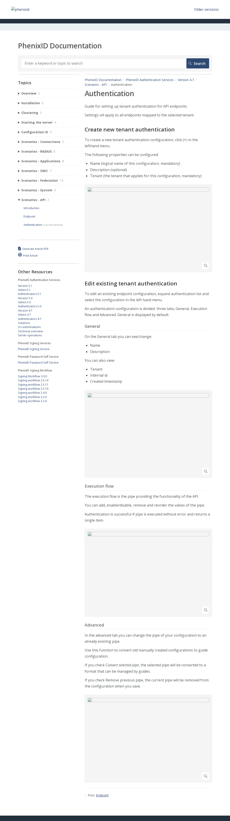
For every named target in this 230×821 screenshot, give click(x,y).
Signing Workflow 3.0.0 (32, 376)
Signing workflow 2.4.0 (32, 393)
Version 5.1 (25, 286)
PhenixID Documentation (103, 80)
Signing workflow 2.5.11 (33, 385)
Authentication (33, 225)
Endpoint (102, 795)
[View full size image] (148, 228)
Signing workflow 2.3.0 (32, 397)
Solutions (24, 323)
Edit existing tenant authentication (131, 283)
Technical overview (30, 331)
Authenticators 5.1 (29, 294)
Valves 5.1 (24, 290)
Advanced (94, 625)
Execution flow (99, 486)
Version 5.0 (25, 298)
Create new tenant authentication (130, 129)
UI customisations (29, 327)
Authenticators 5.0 (29, 306)
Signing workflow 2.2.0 (32, 401)
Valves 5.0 (24, 302)
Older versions (206, 9)
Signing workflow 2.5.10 (33, 389)
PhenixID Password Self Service (38, 362)
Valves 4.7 (24, 315)
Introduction (31, 208)
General (92, 326)
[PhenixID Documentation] (20, 9)
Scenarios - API (96, 84)
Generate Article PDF (35, 249)
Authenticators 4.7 (29, 319)
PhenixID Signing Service (33, 349)
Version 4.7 (186, 80)
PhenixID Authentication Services (150, 80)
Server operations (30, 335)
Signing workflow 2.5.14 (33, 380)
